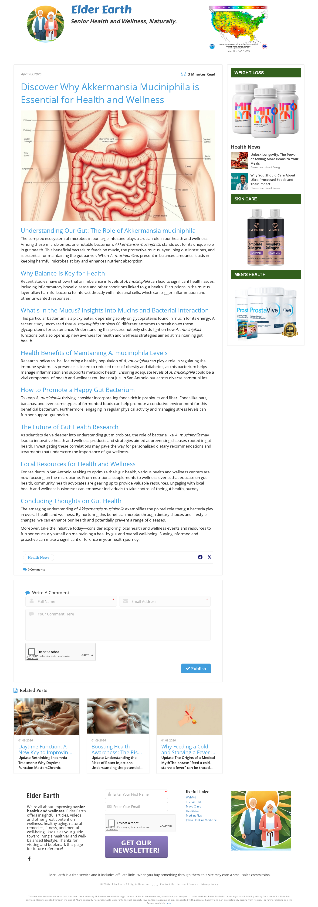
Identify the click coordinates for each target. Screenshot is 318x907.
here (168, 903)
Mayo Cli (191, 806)
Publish (198, 668)
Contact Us (167, 884)
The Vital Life (194, 802)
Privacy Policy (209, 884)
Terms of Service (187, 884)
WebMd (191, 797)
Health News (38, 557)
